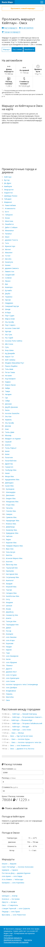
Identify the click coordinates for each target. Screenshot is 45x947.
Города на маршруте (11, 32)
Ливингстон (9, 271)
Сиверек (9, 514)
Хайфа (7, 388)
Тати (7, 243)
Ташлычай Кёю (12, 568)
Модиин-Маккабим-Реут (14, 363)
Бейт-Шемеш (10, 360)
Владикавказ (11, 691)
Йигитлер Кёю (11, 565)
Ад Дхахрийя (10, 353)
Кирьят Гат (9, 356)
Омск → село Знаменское (20, 745)
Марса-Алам (10, 319)
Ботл (7, 212)
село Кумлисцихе (12, 678)
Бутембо (8, 290)
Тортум (9, 590)
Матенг (8, 249)
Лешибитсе (9, 224)
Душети (9, 669)
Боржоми (9, 643)
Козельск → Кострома (11, 899)
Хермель (8, 420)
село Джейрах (11, 687)
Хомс (7, 429)
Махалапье (9, 230)
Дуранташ (9, 464)
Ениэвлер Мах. (11, 530)
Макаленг (9, 252)
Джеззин (8, 404)
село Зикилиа (11, 637)
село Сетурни (11, 675)
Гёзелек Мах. (11, 511)
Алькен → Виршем (9, 864)
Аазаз (7, 451)
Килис (7, 454)
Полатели (9, 457)
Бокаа (7, 218)
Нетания (8, 375)
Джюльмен (10, 495)
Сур (6, 398)
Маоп (7, 237)
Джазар (8, 426)
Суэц (7, 347)
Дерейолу (10, 612)
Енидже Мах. (11, 498)
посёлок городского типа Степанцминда (22, 684)
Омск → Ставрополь (10, 905)
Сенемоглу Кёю (12, 615)
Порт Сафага (10, 325)
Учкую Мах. (10, 505)
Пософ (8, 631)
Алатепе (9, 561)
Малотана (9, 221)
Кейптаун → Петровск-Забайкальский (27, 723)
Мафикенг (8, 202)
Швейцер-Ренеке (10, 196)
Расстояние (17, 49)
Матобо (8, 259)
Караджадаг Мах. (12, 520)
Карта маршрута (10, 28)
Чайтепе (9, 536)
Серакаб (8, 442)
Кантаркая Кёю (12, 574)
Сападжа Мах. (11, 593)
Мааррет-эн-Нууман (13, 439)
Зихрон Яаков (10, 385)
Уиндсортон (9, 189)
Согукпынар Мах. (12, 577)
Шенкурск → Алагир (9, 896)
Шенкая (9, 606)
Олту (8, 599)
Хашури (9, 647)
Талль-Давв (9, 432)
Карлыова (10, 571)
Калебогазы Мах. (12, 596)
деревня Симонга (12, 268)
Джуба (7, 293)
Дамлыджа (9, 483)
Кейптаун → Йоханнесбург (21, 720)
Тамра (7, 391)
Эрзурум (9, 583)
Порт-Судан (9, 315)
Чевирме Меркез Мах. (14, 546)
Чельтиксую (10, 552)
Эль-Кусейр (9, 322)
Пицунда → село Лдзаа (11, 911)
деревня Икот (11, 672)
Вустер (7, 180)
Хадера (7, 382)
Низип (7, 473)
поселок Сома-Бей (12, 328)
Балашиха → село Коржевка (13, 883)
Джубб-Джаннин (11, 407)
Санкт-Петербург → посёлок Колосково (17, 867)
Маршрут (6, 49)
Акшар (8, 609)
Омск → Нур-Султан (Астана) (21, 736)
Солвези (8, 278)
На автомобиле (27, 28)
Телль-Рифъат (10, 448)
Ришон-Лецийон (11, 366)
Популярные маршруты (13, 938)
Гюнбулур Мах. (11, 470)
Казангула (9, 262)
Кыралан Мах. (11, 542)
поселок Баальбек (12, 413)
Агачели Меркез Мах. (14, 558)
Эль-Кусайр (9, 423)
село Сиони (10, 681)
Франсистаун (10, 246)
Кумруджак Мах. (12, 533)
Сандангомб (10, 275)
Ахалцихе (9, 634)
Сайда (7, 401)
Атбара (8, 312)
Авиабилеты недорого (12, 940)
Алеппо (8, 445)
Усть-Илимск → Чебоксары (12, 879)
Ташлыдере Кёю (12, 624)
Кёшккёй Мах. (11, 587)
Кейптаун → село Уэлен (21, 730)
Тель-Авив (9, 369)
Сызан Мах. (9, 486)
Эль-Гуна (8, 334)
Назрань (9, 694)
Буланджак (10, 489)
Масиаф (8, 435)
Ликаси (7, 281)
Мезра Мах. (9, 476)
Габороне (9, 215)
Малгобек (10, 697)
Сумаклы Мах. (11, 517)
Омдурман (9, 303)
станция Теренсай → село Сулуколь (16, 908)
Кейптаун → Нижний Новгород (24, 714)
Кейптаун (7, 177)
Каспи (8, 659)
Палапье (8, 234)
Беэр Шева (9, 350)
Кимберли (8, 186)
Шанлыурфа (10, 492)
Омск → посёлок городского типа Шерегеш (27, 742)
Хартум (8, 300)
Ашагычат (10, 580)
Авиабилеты (29, 49)
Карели (9, 650)
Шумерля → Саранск (10, 870)
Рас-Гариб (9, 338)
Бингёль (9, 555)
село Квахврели (12, 656)
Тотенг (7, 256)
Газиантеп (9, 467)
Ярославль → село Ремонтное (14, 915)
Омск (8, 700)
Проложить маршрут (14, 929)
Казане (7, 265)
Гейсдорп (7, 199)
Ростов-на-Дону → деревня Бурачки (16, 873)
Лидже (8, 539)
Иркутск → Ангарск (9, 902)
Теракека (8, 297)
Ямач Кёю (10, 549)
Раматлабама (10, 205)
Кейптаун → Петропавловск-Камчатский (27, 717)
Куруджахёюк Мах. (12, 479)
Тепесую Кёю (11, 621)
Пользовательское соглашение (16, 942)
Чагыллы (9, 508)
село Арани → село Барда (12, 876)
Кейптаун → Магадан (20, 727)
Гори (8, 653)
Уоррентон (8, 193)
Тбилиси (9, 665)
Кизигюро (9, 287)
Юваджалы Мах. (12, 501)
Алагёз (8, 618)
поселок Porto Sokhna (13, 341)
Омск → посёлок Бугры (20, 739)
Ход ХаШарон (10, 379)
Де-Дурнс (7, 183)
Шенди (7, 309)
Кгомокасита (10, 208)
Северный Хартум (12, 306)
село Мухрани (11, 662)
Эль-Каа (8, 416)
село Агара (10, 640)
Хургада (8, 331)
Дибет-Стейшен (11, 227)
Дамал (8, 628)
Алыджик (9, 602)
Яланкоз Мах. (11, 524)
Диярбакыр (10, 527)
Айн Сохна (9, 344)
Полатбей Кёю (10, 461)
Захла (7, 410)
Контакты (28, 940)
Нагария (8, 394)
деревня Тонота (11, 240)
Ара (6, 284)
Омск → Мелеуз (17, 733)
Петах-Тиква (10, 372)
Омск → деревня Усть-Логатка (22, 749)
